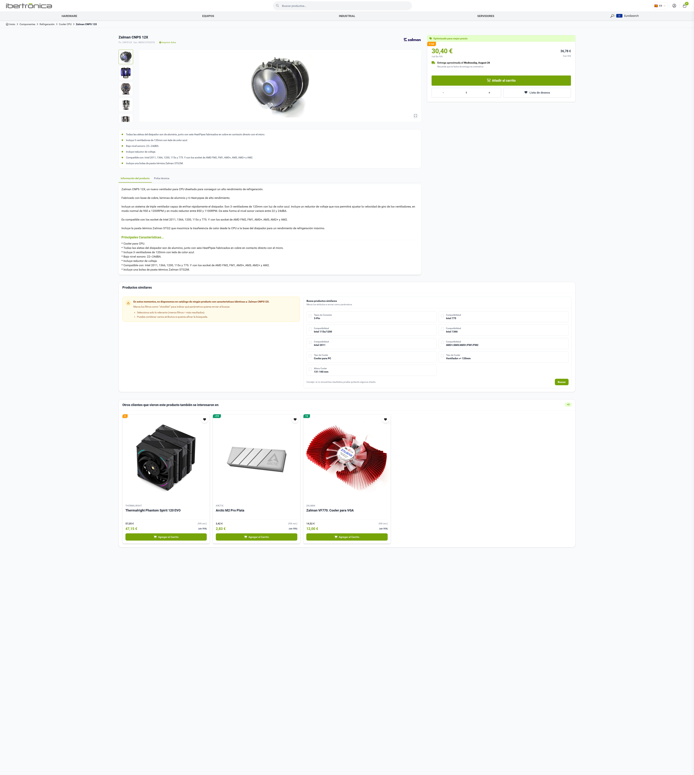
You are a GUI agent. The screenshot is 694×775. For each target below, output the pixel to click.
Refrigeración (47, 24)
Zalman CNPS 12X (86, 24)
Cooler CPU (65, 24)
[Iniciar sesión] (674, 5)
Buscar (562, 382)
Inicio (12, 24)
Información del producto (135, 178)
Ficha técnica (161, 178)
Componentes (27, 24)
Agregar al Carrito (168, 537)
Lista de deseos (540, 92)
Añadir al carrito (504, 80)
